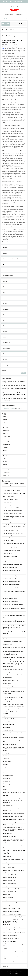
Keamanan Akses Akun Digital (9, 578)
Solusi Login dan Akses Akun (9, 836)
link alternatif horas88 (8, 636)
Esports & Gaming (7, 522)
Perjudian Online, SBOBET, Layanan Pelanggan (13, 719)
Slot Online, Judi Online (8, 805)
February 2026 (6, 430)
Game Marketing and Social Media (10, 530)
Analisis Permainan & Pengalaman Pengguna (13, 488)
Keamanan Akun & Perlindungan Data (11, 584)
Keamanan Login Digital (8, 613)
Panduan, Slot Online (7, 701)
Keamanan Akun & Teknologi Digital (11, 587)
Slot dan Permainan (7, 786)
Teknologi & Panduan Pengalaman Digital (12, 888)
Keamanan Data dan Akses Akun (10, 601)
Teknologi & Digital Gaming (9, 867)
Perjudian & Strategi (7, 716)
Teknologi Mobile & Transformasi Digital (12, 914)
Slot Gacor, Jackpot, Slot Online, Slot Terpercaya (14, 792)
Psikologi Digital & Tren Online (10, 753)
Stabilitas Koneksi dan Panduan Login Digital (13, 845)
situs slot (5, 331)
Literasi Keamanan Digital (8, 638)
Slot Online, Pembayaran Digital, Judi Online (12, 816)
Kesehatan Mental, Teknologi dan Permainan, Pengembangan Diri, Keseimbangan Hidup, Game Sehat (14, 621)
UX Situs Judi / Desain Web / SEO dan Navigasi (13, 951)
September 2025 (6, 444)
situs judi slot (6, 770)
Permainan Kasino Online (8, 724)
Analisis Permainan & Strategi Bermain (11, 490)
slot (4, 286)
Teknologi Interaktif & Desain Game (11, 911)
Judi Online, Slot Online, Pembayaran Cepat (12, 564)
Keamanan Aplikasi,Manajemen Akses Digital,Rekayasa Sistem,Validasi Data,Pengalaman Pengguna (14, 591)
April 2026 (5, 425)
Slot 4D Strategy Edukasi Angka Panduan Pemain (14, 784)
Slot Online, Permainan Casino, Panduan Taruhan (14, 819)
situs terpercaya (6, 342)
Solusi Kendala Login (7, 833)
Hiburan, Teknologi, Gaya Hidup (10, 556)
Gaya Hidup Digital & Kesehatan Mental (11, 550)
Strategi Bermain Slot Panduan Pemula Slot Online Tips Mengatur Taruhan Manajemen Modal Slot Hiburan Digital (14, 852)
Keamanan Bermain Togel (8, 595)
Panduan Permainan (7, 677)
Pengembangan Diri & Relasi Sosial (11, 709)
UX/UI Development (7, 954)
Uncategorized (6, 948)
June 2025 (5, 453)
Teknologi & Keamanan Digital (9, 883)
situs (4, 292)
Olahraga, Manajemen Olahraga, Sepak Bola (12, 641)
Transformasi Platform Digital (9, 941)
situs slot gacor (6, 309)
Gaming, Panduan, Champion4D (10, 547)
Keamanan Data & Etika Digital (10, 598)
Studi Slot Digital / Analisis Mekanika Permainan (14, 859)
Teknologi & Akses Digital (8, 862)
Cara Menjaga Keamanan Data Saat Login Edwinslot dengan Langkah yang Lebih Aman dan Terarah (12, 1)
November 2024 (6, 472)
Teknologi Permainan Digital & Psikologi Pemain (14, 917)
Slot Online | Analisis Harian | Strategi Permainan (14, 798)
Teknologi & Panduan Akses (9, 886)
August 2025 (5, 447)
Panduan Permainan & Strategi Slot (11, 680)
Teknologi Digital (6, 905)
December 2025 (6, 436)
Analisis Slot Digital (7, 502)
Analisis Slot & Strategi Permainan (10, 499)
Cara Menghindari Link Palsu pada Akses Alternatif (14, 385)
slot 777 (4, 320)
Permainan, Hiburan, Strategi (9, 744)
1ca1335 (5, 44)
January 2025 (6, 467)
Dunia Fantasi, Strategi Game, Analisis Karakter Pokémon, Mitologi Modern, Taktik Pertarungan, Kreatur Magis (13, 518)
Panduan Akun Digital (7, 644)
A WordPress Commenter (9, 408)
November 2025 (6, 439)
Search (4, 370)
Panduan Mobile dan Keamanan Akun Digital (13, 669)
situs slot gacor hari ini (8, 275)
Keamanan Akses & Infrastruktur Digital (12, 573)
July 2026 (5, 416)
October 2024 (6, 475)
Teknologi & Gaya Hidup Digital (10, 874)
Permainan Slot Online (8, 730)
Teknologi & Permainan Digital (9, 891)
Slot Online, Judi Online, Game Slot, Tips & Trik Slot (14, 808)
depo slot (5, 298)
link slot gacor (6, 270)
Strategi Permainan (7, 856)
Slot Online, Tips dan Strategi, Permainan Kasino (14, 822)
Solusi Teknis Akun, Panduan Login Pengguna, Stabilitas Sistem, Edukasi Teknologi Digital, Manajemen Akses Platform (13, 841)
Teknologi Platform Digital (9, 930)
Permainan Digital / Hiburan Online (10, 721)
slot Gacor (5, 281)
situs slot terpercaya (7, 781)
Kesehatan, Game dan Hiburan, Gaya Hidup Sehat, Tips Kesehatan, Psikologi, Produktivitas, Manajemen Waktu (14, 627)
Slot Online (5, 795)
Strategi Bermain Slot (7, 847)
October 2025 (6, 441)
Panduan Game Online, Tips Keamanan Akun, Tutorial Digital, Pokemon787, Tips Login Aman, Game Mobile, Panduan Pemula (13, 653)
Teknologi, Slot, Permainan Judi (10, 935)
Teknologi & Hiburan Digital (9, 880)
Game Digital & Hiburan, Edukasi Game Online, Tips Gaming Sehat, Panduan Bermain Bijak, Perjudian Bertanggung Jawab (14, 526)
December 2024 (6, 470)
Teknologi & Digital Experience (10, 864)
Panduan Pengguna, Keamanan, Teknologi (12, 674)
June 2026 (5, 419)
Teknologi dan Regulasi (8, 900)
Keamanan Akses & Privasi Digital (10, 576)
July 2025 (5, 450)
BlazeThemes (15, 973)
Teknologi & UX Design (8, 897)
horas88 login (6, 561)
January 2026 (6, 433)
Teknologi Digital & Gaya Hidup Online (11, 908)
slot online (5, 966)
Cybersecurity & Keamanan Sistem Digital (12, 513)
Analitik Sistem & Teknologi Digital (11, 507)
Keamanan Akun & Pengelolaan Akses (11, 581)
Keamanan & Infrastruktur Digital (10, 567)
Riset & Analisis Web (7, 756)
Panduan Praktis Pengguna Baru (10, 686)
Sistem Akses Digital (7, 761)
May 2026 (5, 422)
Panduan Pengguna (7, 672)
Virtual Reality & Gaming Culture (10, 961)
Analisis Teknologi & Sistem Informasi (11, 505)
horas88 (4, 559)
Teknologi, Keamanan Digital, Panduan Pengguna (14, 932)
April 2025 (5, 458)
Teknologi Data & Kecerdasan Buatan (11, 903)
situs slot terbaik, (7, 778)
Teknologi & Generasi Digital (9, 877)
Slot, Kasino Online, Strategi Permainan (11, 824)
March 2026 (5, 427)
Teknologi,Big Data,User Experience (11, 938)
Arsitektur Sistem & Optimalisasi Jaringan (12, 510)
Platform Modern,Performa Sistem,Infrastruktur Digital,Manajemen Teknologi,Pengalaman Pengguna (13, 749)
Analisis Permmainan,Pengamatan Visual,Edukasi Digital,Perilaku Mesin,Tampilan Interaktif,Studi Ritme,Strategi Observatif (14, 495)
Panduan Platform (7, 683)
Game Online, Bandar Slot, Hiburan (10, 537)
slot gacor (5, 303)
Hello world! (19, 408)
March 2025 (5, 461)
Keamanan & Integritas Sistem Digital (11, 570)
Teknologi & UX (6, 894)
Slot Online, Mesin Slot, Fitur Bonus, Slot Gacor (13, 813)
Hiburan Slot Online (7, 553)
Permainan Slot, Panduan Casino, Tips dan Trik (13, 737)
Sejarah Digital (6, 758)
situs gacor (5, 764)
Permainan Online (7, 727)
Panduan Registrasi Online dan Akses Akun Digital (14, 688)
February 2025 (6, 464)
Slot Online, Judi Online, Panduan (10, 810)
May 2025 (5, 455)
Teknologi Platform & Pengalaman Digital (12, 927)
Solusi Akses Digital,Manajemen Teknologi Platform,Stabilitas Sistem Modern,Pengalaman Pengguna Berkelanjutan (13, 829)
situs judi (5, 767)
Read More (4, 241)
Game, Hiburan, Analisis (8, 540)
